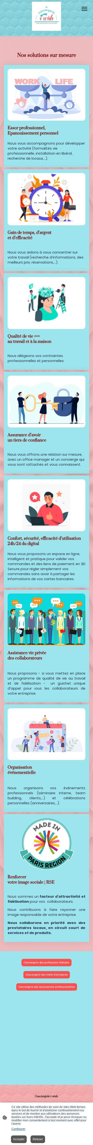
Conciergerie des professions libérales (46, 962)
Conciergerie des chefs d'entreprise (47, 974)
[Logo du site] (46, 16)
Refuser (38, 1139)
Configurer (18, 1129)
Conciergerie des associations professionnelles (46, 986)
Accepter (19, 1139)
